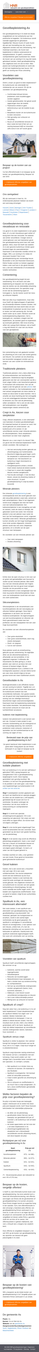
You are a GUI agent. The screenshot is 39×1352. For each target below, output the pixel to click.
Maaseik (6, 212)
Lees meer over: (21, 12)
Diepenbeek (23, 212)
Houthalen (14, 212)
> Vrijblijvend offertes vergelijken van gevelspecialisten (18, 183)
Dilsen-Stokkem (23, 1328)
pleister (29, 387)
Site (25, 1349)
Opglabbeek (11, 1328)
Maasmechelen (8, 1330)
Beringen (18, 208)
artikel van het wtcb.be (11, 788)
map (27, 1349)
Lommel (6, 210)
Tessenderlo (7, 214)
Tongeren (24, 210)
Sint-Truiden (27, 208)
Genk (12, 208)
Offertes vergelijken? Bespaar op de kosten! (19, 17)
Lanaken (32, 210)
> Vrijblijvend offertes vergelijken (20, 757)
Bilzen (12, 210)
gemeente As (20, 1323)
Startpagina (8, 12)
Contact (32, 1349)
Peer (17, 210)
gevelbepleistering (19, 493)
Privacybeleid (18, 1349)
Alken (15, 214)
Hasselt (5, 208)
